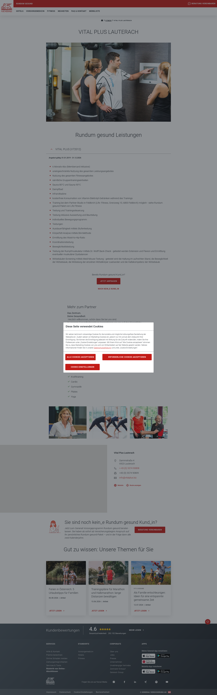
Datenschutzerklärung (102, 348)
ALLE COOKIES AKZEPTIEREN (80, 357)
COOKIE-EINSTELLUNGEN (82, 367)
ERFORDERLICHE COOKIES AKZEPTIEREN (127, 357)
